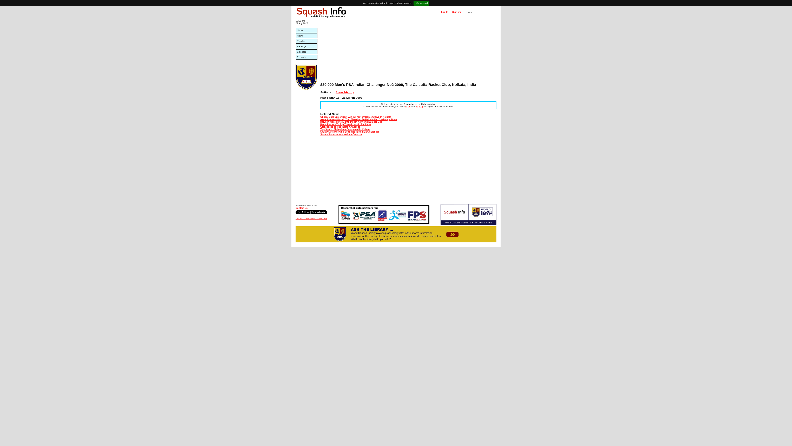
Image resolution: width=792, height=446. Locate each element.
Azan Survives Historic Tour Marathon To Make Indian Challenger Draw (358, 119)
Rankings (301, 46)
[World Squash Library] (306, 89)
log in (407, 106)
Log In (444, 12)
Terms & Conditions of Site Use (311, 218)
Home (300, 30)
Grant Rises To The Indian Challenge (340, 127)
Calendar (301, 52)
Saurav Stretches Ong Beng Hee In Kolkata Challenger (349, 131)
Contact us (302, 208)
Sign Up (456, 12)
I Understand (421, 3)
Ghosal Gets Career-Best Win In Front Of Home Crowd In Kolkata (355, 117)
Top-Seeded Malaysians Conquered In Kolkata (345, 129)
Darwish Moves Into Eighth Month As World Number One (351, 122)
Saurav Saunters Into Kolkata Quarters (341, 134)
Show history (345, 92)
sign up (419, 106)
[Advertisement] (408, 52)
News (300, 35)
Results (301, 41)
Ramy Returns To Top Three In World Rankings (345, 124)
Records (301, 57)
